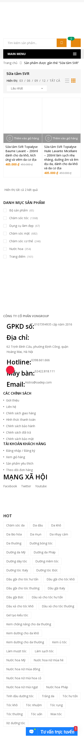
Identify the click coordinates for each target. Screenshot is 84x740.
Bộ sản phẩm (18, 210)
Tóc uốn (36, 714)
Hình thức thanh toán (21, 420)
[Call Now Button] (10, 370)
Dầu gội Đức (14, 597)
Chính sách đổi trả (18, 432)
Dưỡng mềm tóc (47, 561)
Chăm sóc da (15, 525)
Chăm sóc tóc (19, 218)
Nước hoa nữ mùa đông (23, 669)
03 (21, 81)
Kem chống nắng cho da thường (28, 624)
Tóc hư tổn (70, 696)
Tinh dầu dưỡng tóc (20, 696)
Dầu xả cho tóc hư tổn (47, 597)
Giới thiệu (12, 400)
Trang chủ (10, 63)
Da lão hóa (14, 534)
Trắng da (48, 696)
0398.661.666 (40, 360)
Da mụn (35, 534)
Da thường (13, 543)
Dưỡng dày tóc (16, 561)
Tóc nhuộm (34, 705)
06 (28, 81)
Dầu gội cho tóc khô (61, 579)
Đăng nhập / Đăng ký (20, 451)
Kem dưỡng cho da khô (22, 633)
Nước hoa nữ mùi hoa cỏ (23, 678)
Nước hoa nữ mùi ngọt (22, 687)
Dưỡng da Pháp (45, 552)
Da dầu (38, 525)
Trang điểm (17, 256)
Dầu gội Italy (56, 588)
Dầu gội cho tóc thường (22, 588)
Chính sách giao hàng (21, 413)
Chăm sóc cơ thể (21, 241)
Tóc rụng (56, 705)
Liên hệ (11, 407)
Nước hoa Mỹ (15, 660)
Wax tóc (56, 714)
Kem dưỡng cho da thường (25, 642)
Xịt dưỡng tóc (15, 723)
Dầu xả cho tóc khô (20, 606)
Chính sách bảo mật (20, 439)
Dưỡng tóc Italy (17, 570)
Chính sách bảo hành (20, 426)
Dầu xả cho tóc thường (58, 606)
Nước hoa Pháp (57, 687)
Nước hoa (16, 249)
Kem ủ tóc (59, 642)
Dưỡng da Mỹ (15, 552)
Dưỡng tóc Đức (47, 570)
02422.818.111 (45, 371)
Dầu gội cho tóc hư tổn (22, 579)
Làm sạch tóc (44, 651)
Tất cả (55, 81)
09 (36, 81)
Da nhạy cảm (59, 534)
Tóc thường (14, 714)
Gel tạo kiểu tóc (17, 615)
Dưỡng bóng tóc (41, 543)
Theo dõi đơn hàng (19, 470)
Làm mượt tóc (16, 651)
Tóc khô (12, 705)
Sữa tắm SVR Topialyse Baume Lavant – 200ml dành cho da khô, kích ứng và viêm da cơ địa (21, 153)
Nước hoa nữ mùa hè (49, 660)
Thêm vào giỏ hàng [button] (26, 138)
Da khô (56, 525)
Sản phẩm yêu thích (19, 463)
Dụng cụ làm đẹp (21, 226)
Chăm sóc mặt (19, 233)
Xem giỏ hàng (15, 457)
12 (43, 81)
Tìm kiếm (62, 43)
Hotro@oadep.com (38, 382)
